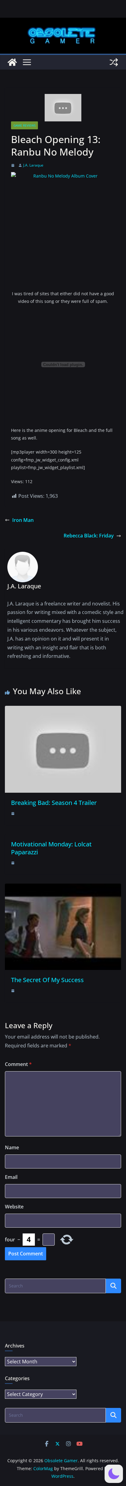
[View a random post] (113, 62)
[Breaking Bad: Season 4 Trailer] (63, 710)
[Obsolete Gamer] (12, 62)
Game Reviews (24, 125)
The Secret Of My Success (47, 980)
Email (11, 1177)
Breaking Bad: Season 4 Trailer (54, 803)
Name (12, 1147)
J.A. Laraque (33, 165)
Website (14, 1206)
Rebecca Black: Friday (89, 535)
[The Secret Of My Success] (63, 888)
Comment (18, 1064)
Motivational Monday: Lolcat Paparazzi (51, 848)
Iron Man (23, 520)
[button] (114, 1474)
